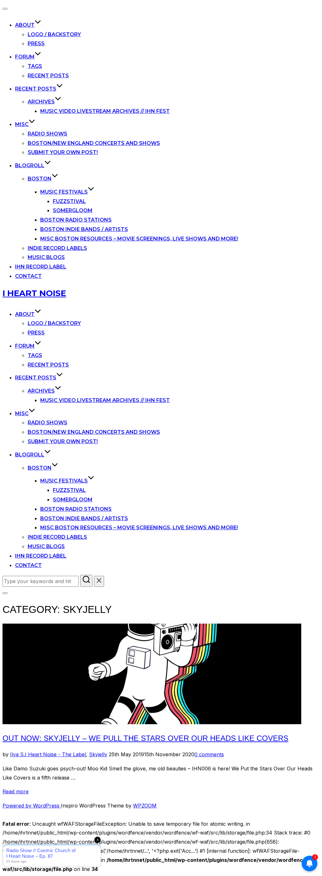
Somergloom (72, 210)
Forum (25, 57)
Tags (35, 66)
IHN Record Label (40, 267)
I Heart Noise (34, 293)
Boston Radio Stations (76, 220)
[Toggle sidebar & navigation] (5, 593)
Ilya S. (17, 754)
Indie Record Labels (57, 248)
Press (36, 44)
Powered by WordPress (32, 805)
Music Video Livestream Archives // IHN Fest (105, 111)
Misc (22, 124)
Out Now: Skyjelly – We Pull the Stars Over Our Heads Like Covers (145, 738)
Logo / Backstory (54, 34)
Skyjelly (98, 754)
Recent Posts (48, 76)
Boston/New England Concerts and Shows (94, 143)
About (25, 25)
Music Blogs (46, 257)
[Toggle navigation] (5, 9)
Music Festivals (64, 192)
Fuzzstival (69, 201)
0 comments (209, 754)
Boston (40, 179)
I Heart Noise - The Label (55, 754)
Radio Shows (47, 134)
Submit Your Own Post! (63, 152)
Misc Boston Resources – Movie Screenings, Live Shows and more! (139, 239)
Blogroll (29, 165)
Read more (16, 791)
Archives (41, 102)
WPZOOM (145, 805)
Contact (28, 276)
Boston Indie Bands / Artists (84, 229)
